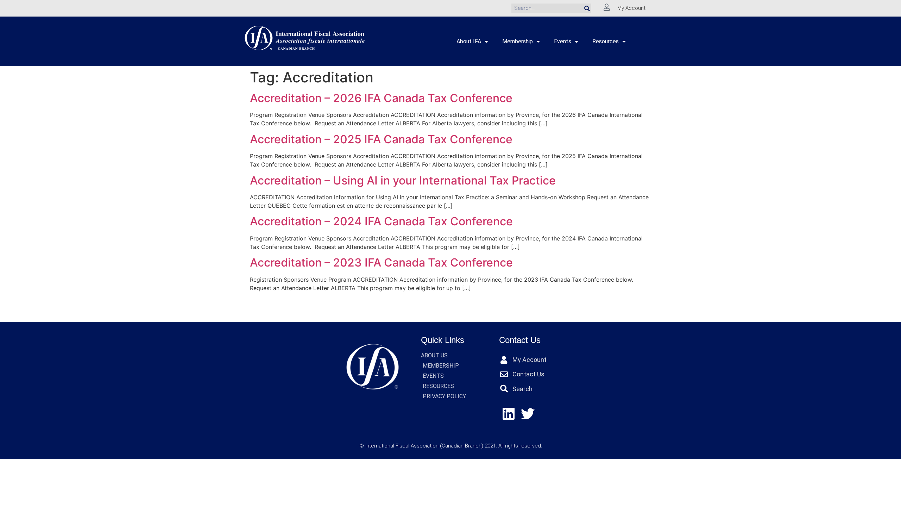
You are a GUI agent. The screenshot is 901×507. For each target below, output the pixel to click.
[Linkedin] (508, 414)
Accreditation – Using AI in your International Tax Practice (403, 180)
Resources (605, 41)
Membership (517, 41)
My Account (631, 8)
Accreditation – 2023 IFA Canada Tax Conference (381, 262)
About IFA (468, 41)
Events (562, 41)
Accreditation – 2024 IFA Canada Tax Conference (381, 221)
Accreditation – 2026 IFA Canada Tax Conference (381, 98)
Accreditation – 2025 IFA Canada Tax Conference (381, 139)
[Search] (587, 8)
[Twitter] (527, 414)
